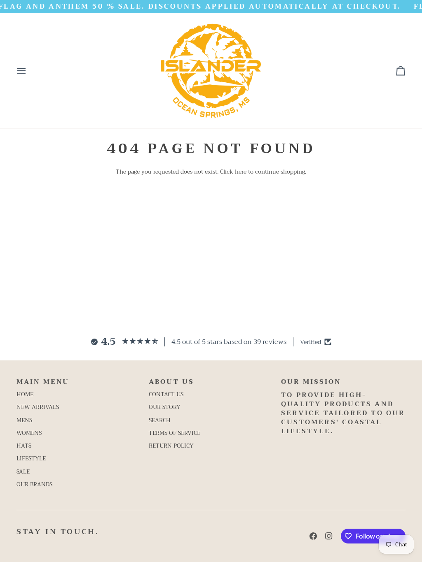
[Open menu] (28, 70)
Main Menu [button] (42, 382)
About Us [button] (171, 382)
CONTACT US (166, 394)
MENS (24, 420)
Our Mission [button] (311, 382)
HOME (24, 394)
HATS (23, 446)
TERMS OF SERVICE (174, 433)
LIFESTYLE (31, 458)
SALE (23, 471)
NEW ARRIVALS (37, 407)
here (240, 171)
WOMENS (29, 433)
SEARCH (160, 420)
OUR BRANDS (34, 484)
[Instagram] (329, 536)
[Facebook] (313, 536)
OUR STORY (165, 407)
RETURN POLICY (171, 446)
